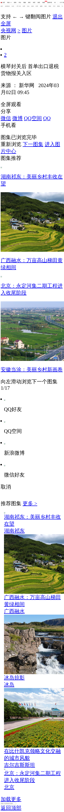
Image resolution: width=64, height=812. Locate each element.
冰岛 (9, 684)
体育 (34, 2)
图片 (27, 30)
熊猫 (43, 2)
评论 (20, 2)
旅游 (32, 6)
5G (62, 6)
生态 (13, 6)
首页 (3, 2)
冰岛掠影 (14, 677)
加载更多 (11, 799)
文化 (28, 6)
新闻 (15, 2)
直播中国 (49, 2)
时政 (8, 2)
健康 (41, 6)
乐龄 (45, 6)
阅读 (50, 6)
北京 (9, 787)
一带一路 (18, 6)
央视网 (8, 30)
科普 (37, 6)
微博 (17, 118)
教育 (39, 2)
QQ (47, 118)
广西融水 (14, 611)
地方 (2, 6)
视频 (24, 2)
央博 (24, 6)
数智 (58, 6)
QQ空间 (33, 118)
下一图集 (33, 144)
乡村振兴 (7, 6)
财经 (29, 2)
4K (55, 2)
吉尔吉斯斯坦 (19, 765)
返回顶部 (11, 808)
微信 (6, 118)
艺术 (54, 6)
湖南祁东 (14, 531)
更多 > (30, 503)
